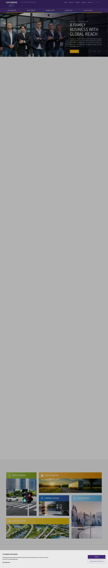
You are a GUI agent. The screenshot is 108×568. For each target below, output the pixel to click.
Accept (96, 557)
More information (6, 562)
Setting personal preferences (97, 561)
